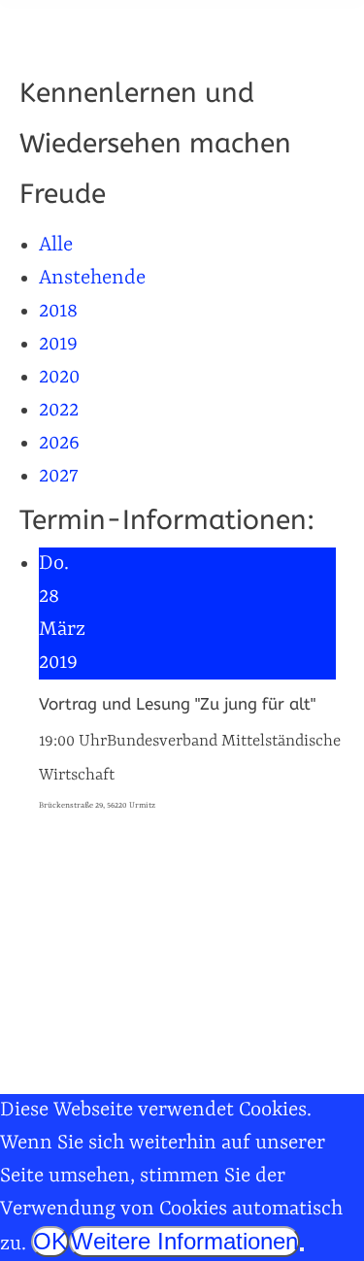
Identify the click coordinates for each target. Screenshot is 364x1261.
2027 (59, 476)
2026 (59, 443)
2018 (58, 311)
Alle (56, 245)
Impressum (59, 1054)
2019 (58, 344)
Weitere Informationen (184, 1241)
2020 (59, 377)
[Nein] (302, 1249)
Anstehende (92, 278)
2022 (59, 410)
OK (50, 1241)
